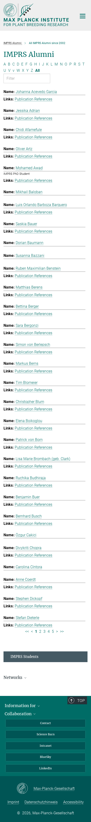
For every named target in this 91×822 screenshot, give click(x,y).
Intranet (46, 745)
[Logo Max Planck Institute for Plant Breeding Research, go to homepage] (37, 14)
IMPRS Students (24, 656)
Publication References (33, 99)
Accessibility (73, 802)
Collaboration (18, 714)
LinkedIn (45, 768)
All (37, 70)
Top (81, 700)
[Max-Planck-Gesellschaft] (25, 788)
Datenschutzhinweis (41, 802)
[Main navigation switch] (82, 16)
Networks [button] (13, 677)
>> (62, 631)
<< (27, 631)
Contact (45, 723)
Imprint (13, 802)
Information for (21, 705)
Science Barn (46, 734)
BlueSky (45, 757)
